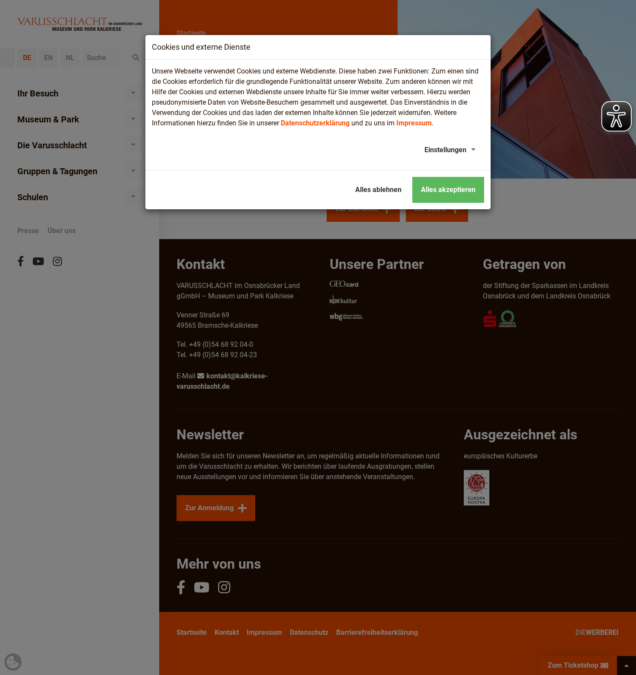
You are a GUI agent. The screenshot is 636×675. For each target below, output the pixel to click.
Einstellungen (445, 150)
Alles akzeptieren (448, 190)
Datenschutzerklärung (315, 123)
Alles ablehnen (378, 190)
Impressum (414, 123)
